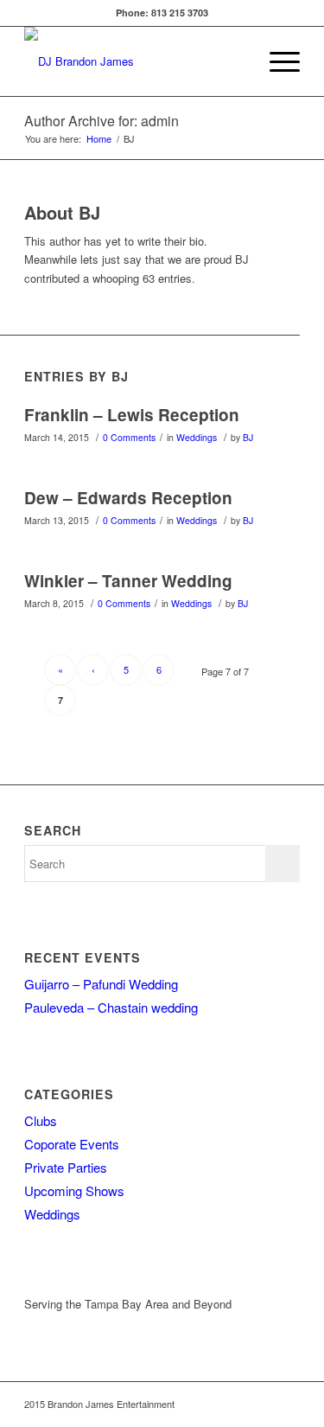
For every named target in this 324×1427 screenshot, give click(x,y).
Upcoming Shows (74, 1190)
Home (98, 138)
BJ (248, 437)
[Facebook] (287, 1404)
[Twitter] (261, 1404)
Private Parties (65, 1167)
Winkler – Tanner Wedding (128, 580)
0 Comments (129, 437)
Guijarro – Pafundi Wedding (101, 984)
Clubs (40, 1120)
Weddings (196, 437)
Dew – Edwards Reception (128, 497)
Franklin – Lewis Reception (131, 414)
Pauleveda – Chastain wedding (111, 1007)
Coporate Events (71, 1144)
